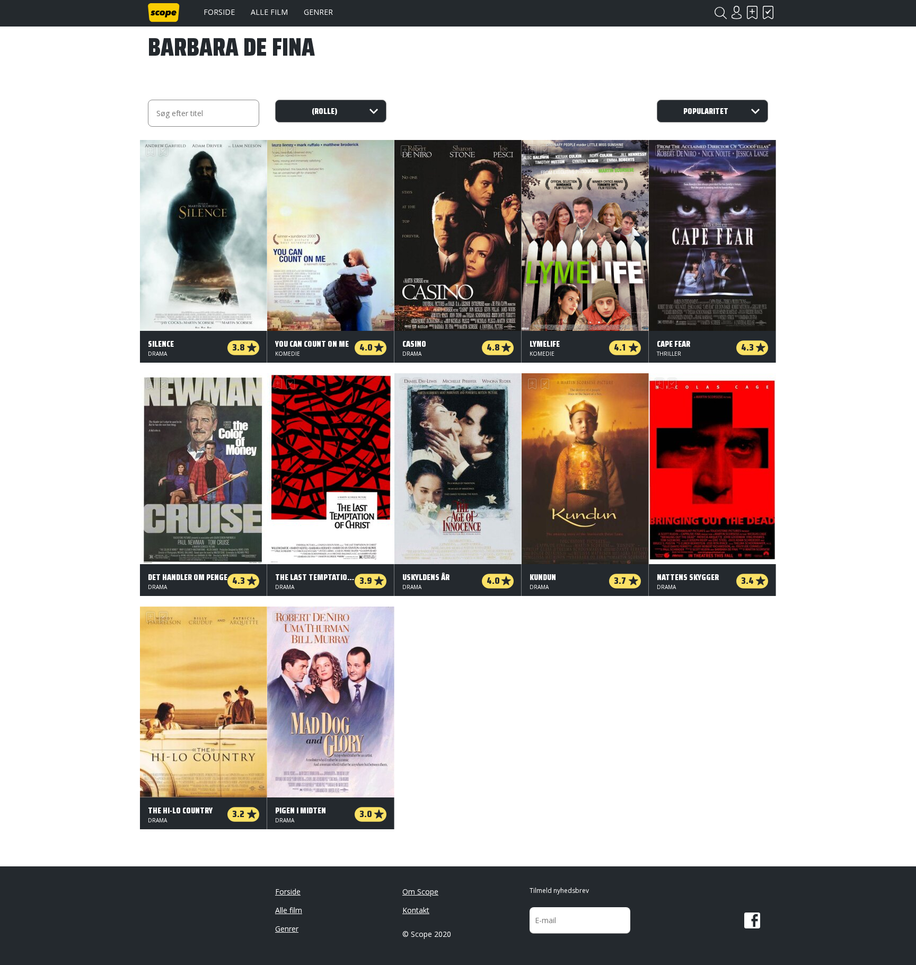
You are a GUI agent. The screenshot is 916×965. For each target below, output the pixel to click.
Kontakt (415, 910)
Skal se (752, 12)
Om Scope (420, 892)
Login (736, 12)
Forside (219, 12)
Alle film (269, 12)
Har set (768, 12)
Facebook (752, 920)
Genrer (318, 12)
